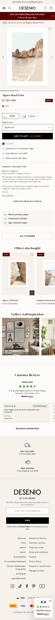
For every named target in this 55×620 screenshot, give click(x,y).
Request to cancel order (40, 566)
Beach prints (16, 23)
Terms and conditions (38, 552)
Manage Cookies (36, 571)
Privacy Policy (24, 527)
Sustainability (20, 557)
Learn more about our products (27, 201)
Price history (7, 195)
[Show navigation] (4, 8)
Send (27, 520)
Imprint (23, 547)
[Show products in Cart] (51, 8)
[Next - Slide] (52, 57)
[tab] (9, 90)
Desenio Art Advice (37, 538)
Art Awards (21, 574)
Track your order (36, 547)
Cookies (32, 557)
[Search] (10, 8)
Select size (7, 122)
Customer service (37, 543)
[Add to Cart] (32, 292)
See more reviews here (27, 428)
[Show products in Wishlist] (45, 8)
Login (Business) (18, 578)
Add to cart (27, 136)
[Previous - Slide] (3, 57)
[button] (43, 608)
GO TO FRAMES (27, 236)
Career (23, 552)
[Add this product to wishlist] (49, 28)
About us (22, 538)
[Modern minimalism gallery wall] (20, 336)
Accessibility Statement (15, 561)
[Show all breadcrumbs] (5, 22)
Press (23, 543)
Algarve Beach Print (35, 23)
